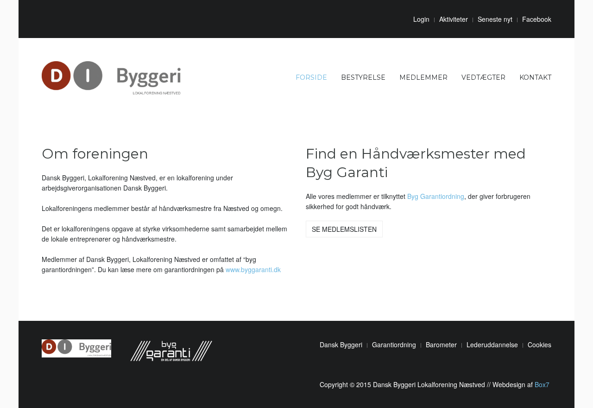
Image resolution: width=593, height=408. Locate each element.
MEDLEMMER (423, 77)
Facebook (536, 19)
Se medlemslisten (344, 229)
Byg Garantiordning (435, 196)
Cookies (539, 344)
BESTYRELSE (363, 77)
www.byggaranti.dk (253, 269)
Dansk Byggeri (341, 344)
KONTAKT (535, 77)
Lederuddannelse (492, 344)
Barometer (441, 344)
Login (421, 19)
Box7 (542, 384)
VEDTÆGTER (483, 77)
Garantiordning (394, 344)
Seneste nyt (495, 19)
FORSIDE (311, 77)
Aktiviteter (453, 19)
